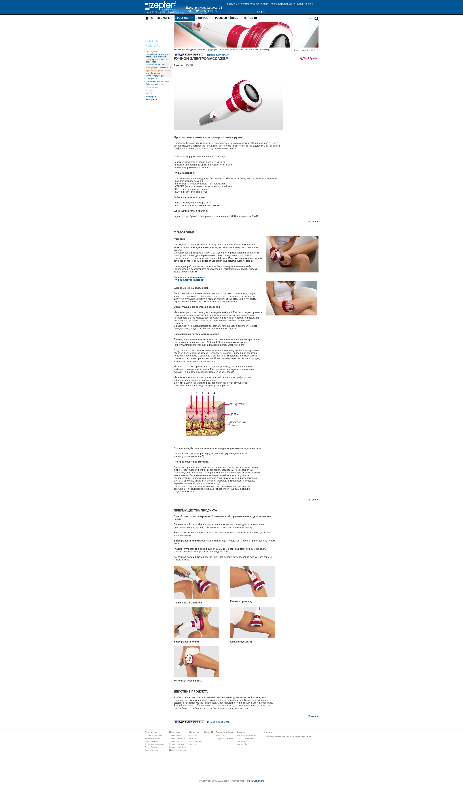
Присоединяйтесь (226, 18)
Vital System (152, 52)
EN (262, 12)
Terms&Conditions (254, 780)
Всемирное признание (155, 744)
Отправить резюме (224, 738)
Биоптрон (151, 97)
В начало (313, 221)
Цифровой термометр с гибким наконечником (157, 55)
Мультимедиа (152, 87)
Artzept (192, 744)
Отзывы (149, 90)
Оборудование (151, 741)
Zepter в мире (160, 18)
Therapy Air (151, 99)
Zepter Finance (151, 747)
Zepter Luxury (175, 741)
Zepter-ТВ (250, 18)
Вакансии (220, 735)
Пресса (192, 738)
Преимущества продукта (157, 81)
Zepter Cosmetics (177, 738)
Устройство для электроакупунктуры (155, 74)
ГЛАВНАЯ (201, 49)
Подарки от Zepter (177, 750)
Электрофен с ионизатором (158, 67)
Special (149, 93)
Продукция (182, 18)
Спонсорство (195, 741)
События (193, 735)
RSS (309, 736)
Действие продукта (154, 84)
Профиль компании (153, 735)
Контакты (276, 4)
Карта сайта (289, 4)
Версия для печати (219, 55)
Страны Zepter (151, 750)
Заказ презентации (259, 4)
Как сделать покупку (237, 4)
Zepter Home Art (176, 744)
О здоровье (151, 78)
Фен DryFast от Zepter (156, 65)
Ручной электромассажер (158, 70)
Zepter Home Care (177, 747)
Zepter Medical (225, 49)
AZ (258, 12)
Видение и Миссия (153, 738)
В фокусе (202, 18)
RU (267, 12)
